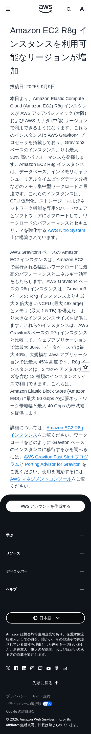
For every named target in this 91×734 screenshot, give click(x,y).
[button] (45, 506)
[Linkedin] (24, 669)
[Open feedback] (85, 367)
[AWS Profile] (82, 9)
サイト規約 (41, 696)
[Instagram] (32, 669)
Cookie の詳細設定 (21, 711)
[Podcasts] (57, 669)
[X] (8, 669)
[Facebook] (16, 669)
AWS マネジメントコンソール (41, 479)
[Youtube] (49, 669)
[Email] (65, 669)
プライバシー (16, 696)
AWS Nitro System (66, 230)
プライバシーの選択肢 (23, 703)
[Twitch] (40, 669)
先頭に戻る (42, 682)
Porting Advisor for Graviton (53, 464)
